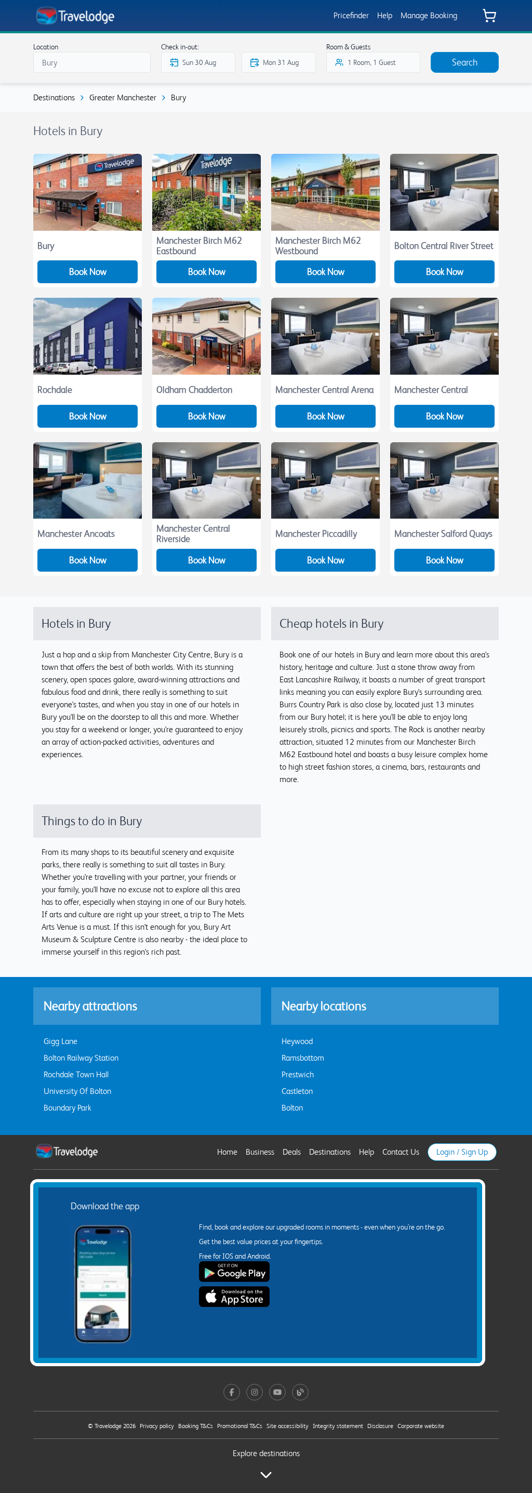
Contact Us (400, 1152)
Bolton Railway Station (81, 1058)
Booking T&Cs (195, 1426)
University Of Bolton (77, 1091)
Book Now (88, 271)
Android (258, 1256)
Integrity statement (338, 1426)
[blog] (300, 1392)
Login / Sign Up (462, 1152)
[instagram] (254, 1392)
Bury (49, 63)
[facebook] (231, 1392)
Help (366, 1152)
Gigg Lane (60, 1041)
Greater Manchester (122, 98)
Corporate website (420, 1426)
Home (227, 1152)
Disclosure (380, 1426)
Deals (292, 1152)
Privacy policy (157, 1426)
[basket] (489, 15)
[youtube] (277, 1392)
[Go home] (76, 15)
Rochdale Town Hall (76, 1074)
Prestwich (298, 1074)
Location (45, 47)
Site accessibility (288, 1426)
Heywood (297, 1041)
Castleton (297, 1091)
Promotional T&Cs (239, 1426)
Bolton (292, 1108)
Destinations (54, 98)
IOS (227, 1256)
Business (260, 1152)
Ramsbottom (303, 1058)
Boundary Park (67, 1108)
